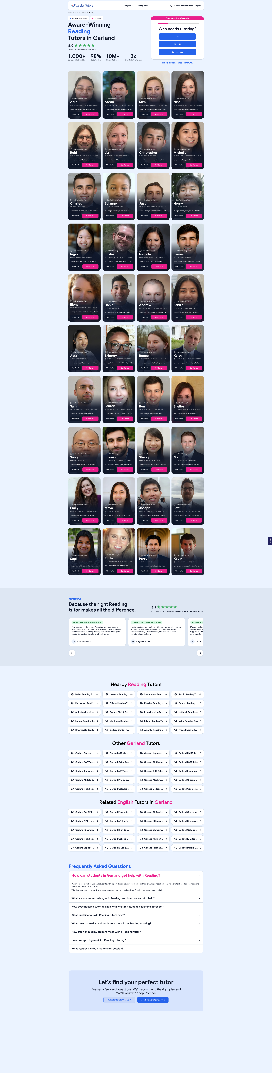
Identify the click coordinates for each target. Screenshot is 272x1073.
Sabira (178, 305)
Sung (74, 457)
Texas (76, 13)
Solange (111, 203)
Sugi (73, 558)
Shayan (110, 457)
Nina (177, 101)
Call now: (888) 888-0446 (183, 6)
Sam (73, 406)
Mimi (143, 101)
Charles (76, 203)
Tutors (70, 13)
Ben (142, 406)
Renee (144, 355)
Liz (107, 152)
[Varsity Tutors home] (82, 5)
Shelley (179, 406)
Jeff (177, 508)
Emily (74, 508)
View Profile (75, 114)
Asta (73, 355)
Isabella (145, 254)
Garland (83, 13)
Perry (143, 558)
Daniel (109, 305)
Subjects (127, 6)
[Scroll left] (72, 653)
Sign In (198, 6)
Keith (178, 355)
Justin (143, 203)
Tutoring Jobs (142, 6)
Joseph (144, 508)
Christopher (148, 152)
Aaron (109, 101)
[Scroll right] (200, 653)
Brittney (111, 355)
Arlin (73, 101)
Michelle (180, 152)
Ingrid (74, 254)
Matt (177, 457)
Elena (74, 304)
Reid (73, 152)
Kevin (178, 558)
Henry (178, 203)
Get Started (90, 114)
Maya (109, 508)
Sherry (144, 457)
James (179, 254)
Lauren (110, 406)
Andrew (145, 305)
